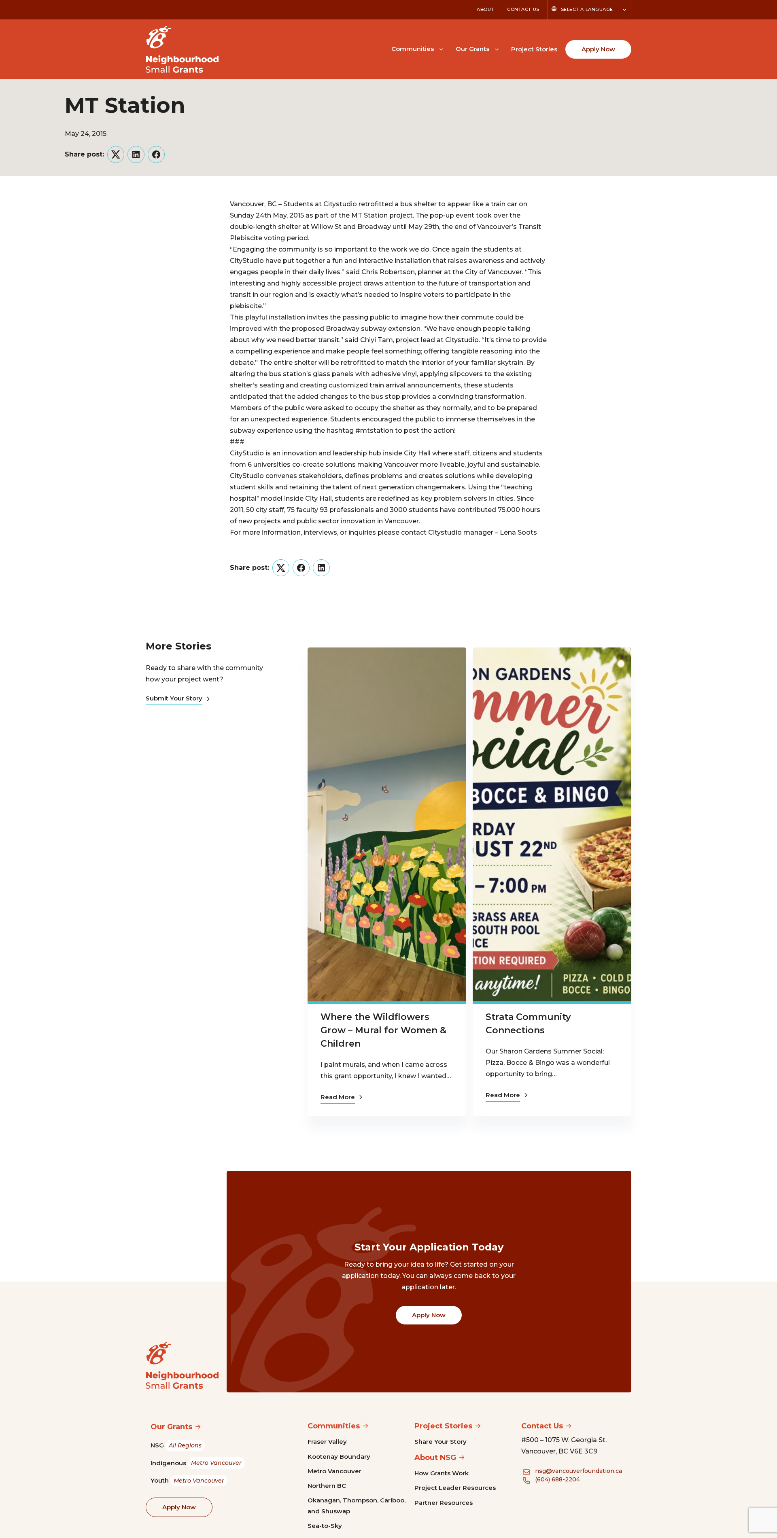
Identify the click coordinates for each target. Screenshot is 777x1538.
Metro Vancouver (334, 1471)
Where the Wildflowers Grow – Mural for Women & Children (383, 1030)
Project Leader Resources (455, 1487)
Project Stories (534, 49)
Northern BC (327, 1485)
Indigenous (196, 1463)
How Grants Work (441, 1473)
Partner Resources (443, 1502)
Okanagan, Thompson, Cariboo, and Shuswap (356, 1505)
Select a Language (587, 9)
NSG (176, 1445)
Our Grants (472, 49)
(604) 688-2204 (557, 1479)
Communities (412, 49)
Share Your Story (440, 1441)
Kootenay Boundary (339, 1456)
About (485, 9)
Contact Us (523, 9)
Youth (187, 1480)
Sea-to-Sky (325, 1526)
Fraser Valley (327, 1441)
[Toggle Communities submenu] (441, 48)
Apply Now (598, 49)
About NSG (435, 1457)
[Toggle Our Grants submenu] (496, 48)
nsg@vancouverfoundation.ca (578, 1471)
